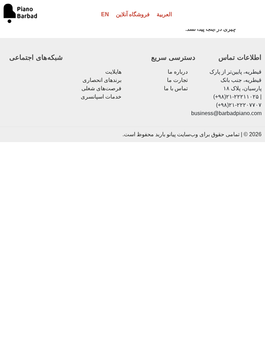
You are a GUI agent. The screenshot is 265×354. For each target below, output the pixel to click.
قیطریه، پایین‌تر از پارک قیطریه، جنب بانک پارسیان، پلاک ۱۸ (235, 80)
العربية (164, 14)
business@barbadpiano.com (226, 113)
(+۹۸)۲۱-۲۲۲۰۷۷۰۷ (239, 105)
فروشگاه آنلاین (133, 14)
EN (105, 14)
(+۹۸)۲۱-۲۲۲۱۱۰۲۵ (236, 97)
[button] (248, 14)
